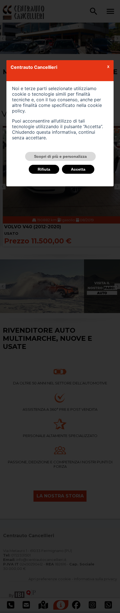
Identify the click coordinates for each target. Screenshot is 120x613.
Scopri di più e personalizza (60, 156)
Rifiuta (44, 169)
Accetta (78, 169)
